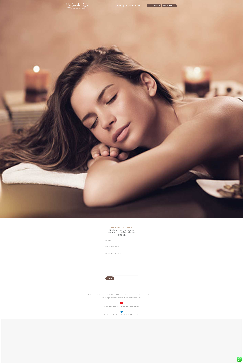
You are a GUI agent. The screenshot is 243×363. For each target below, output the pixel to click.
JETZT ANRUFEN (154, 6)
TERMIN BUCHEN (169, 6)
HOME (119, 6)
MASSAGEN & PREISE (134, 6)
